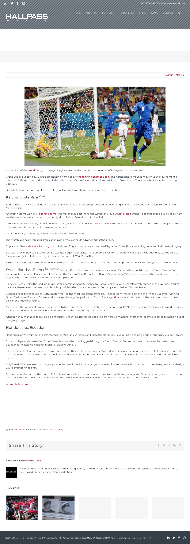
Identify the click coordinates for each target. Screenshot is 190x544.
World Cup (34, 170)
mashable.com (19, 384)
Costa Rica (123, 213)
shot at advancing (38, 246)
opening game (48, 213)
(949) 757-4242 (147, 3)
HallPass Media (16, 429)
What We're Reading (53, 429)
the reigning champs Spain (93, 176)
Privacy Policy (149, 538)
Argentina (113, 297)
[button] (179, 13)
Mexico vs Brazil (104, 223)
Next (179, 75)
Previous (168, 75)
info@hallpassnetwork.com (171, 3)
